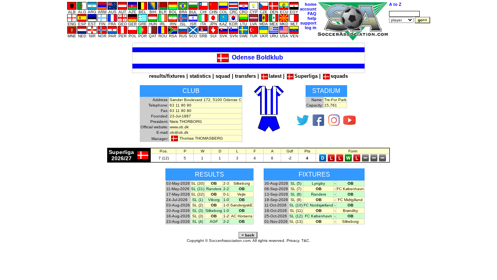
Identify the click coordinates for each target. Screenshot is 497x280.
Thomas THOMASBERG (201, 138)
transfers (245, 76)
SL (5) (295, 183)
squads (339, 76)
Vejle (241, 194)
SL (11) (296, 210)
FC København (350, 189)
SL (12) (295, 216)
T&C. (305, 240)
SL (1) (197, 200)
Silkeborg (241, 183)
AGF (214, 221)
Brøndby (350, 210)
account (308, 9)
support (308, 23)
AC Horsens (241, 216)
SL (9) (295, 200)
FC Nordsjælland (318, 205)
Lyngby (318, 183)
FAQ (312, 13)
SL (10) (295, 205)
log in (310, 27)
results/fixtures (167, 76)
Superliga (306, 76)
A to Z (395, 4)
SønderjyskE (241, 205)
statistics (200, 76)
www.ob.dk (179, 127)
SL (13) (295, 221)
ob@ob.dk (179, 132)
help (312, 18)
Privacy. (293, 240)
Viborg (214, 200)
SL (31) (197, 189)
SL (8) (295, 194)
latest (275, 76)
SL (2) (197, 205)
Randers (213, 189)
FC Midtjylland (350, 200)
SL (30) (197, 183)
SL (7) (295, 189)
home (310, 4)
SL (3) (197, 210)
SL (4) (197, 221)
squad (222, 76)
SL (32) (197, 194)
